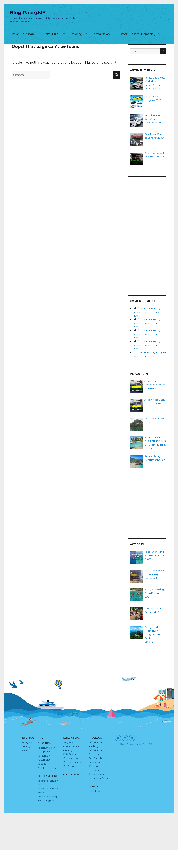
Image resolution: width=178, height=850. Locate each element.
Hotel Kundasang (47, 796)
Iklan (24, 750)
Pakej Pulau (51, 34)
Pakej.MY (27, 742)
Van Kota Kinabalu (73, 762)
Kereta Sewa (101, 34)
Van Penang (70, 766)
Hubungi (26, 746)
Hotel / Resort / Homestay (137, 34)
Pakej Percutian (23, 34)
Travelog (76, 34)
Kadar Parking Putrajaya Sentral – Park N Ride (147, 312)
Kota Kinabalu (71, 746)
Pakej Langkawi (46, 747)
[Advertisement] (148, 233)
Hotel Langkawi (46, 800)
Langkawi (68, 742)
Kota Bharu (69, 754)
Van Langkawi (71, 758)
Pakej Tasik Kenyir (47, 767)
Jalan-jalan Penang (99, 778)
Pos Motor (95, 791)
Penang (67, 750)
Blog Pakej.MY (28, 12)
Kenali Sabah (96, 774)
